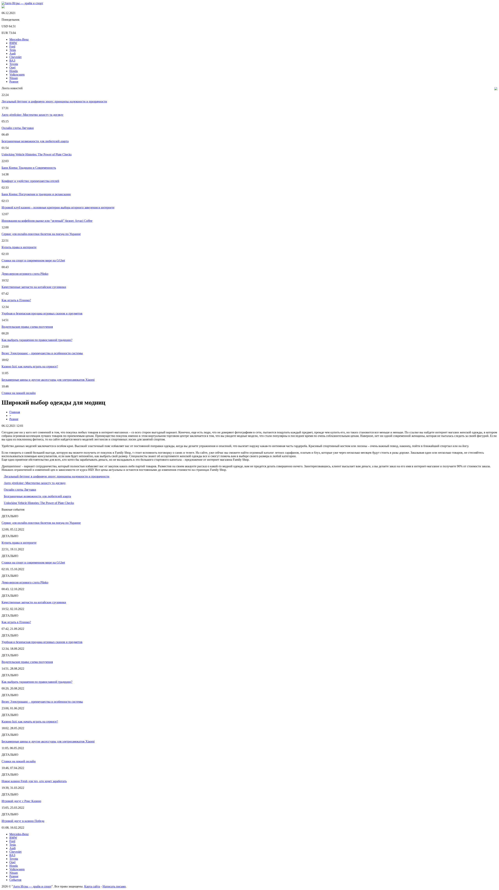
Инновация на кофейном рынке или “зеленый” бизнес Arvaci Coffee (47, 220)
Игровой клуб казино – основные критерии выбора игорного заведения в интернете (58, 207)
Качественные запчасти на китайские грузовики (34, 287)
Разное (13, 81)
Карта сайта (92, 886)
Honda (13, 71)
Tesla (12, 50)
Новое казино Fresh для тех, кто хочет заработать (34, 781)
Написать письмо (114, 886)
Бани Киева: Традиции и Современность (29, 167)
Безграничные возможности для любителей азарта (35, 141)
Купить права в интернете (19, 247)
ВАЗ (12, 60)
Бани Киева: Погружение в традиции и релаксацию (36, 194)
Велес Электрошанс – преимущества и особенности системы (42, 353)
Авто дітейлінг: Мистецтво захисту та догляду (32, 114)
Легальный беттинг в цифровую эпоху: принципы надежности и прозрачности (54, 101)
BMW (13, 43)
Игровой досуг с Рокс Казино (21, 801)
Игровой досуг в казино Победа (23, 821)
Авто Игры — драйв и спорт (32, 886)
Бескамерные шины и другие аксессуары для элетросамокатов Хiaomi (48, 379)
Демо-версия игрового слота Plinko (25, 273)
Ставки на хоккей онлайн (19, 393)
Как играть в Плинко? (16, 300)
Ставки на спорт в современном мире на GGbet (33, 260)
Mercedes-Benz (19, 39)
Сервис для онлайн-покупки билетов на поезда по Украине (41, 234)
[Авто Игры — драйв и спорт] (22, 3)
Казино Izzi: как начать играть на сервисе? (30, 366)
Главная (14, 412)
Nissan (13, 78)
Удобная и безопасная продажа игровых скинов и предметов (42, 313)
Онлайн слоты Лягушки (18, 128)
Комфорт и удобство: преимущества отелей (30, 181)
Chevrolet (15, 57)
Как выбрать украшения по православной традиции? (37, 340)
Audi (12, 53)
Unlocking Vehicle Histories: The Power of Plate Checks (37, 154)
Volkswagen (17, 74)
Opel (12, 67)
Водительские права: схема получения (27, 326)
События (15, 879)
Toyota (13, 64)
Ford (12, 46)
